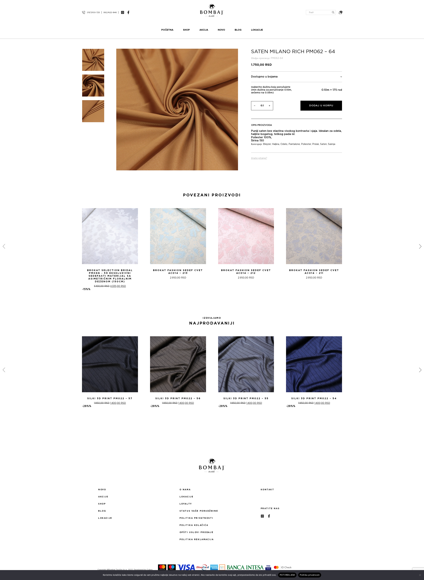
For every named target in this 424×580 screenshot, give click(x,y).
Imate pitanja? (259, 158)
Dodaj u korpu (321, 105)
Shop (186, 30)
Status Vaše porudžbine (199, 511)
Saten (323, 144)
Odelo (283, 144)
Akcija (203, 30)
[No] (420, 575)
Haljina (275, 144)
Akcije (103, 497)
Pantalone (294, 144)
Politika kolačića (194, 525)
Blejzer (267, 144)
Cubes (150, 570)
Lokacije (257, 30)
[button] (210, 302)
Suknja (331, 144)
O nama (185, 490)
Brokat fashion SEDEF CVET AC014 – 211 (314, 271)
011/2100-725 (93, 12)
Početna (167, 30)
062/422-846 (110, 12)
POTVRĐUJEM (287, 575)
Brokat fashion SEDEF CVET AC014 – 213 (178, 271)
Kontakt (267, 490)
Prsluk (315, 144)
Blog (238, 30)
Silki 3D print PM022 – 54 (314, 398)
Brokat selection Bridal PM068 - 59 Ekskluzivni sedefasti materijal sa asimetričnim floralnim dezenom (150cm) (110, 276)
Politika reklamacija (197, 539)
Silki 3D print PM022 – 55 (246, 398)
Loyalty (186, 504)
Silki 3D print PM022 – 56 (178, 398)
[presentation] (4, 246)
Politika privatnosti (196, 518)
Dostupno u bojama (264, 76)
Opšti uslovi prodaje (196, 532)
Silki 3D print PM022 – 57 (109, 398)
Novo (221, 30)
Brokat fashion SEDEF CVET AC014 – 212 (246, 271)
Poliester (306, 144)
